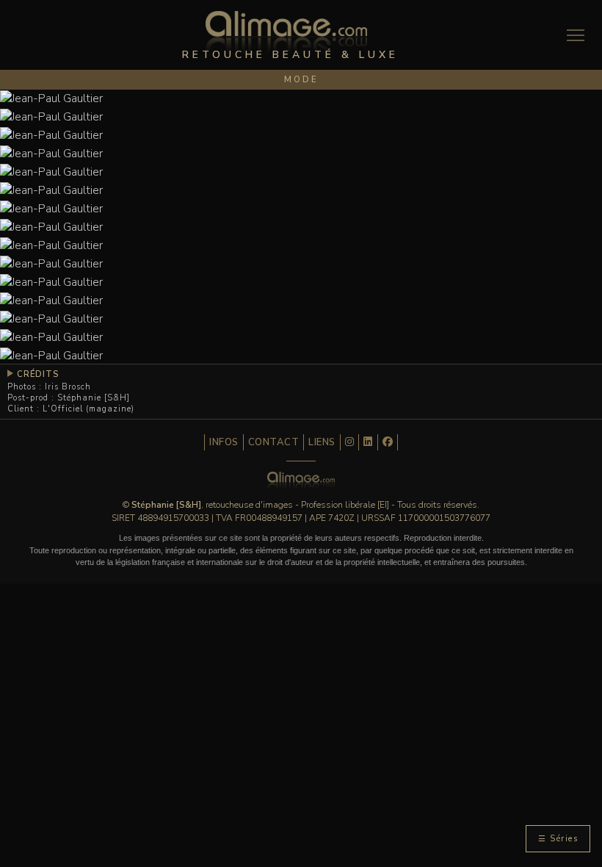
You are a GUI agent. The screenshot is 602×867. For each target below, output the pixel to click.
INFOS (224, 442)
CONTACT (274, 442)
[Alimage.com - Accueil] (286, 38)
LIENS (322, 442)
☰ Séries (558, 838)
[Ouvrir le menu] (575, 35)
